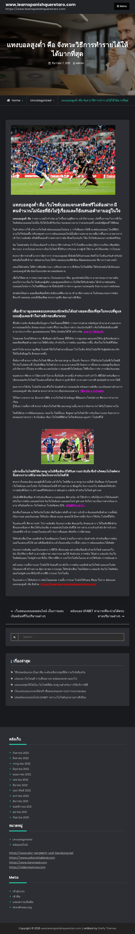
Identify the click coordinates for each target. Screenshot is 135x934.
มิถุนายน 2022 (21, 769)
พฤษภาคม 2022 (22, 774)
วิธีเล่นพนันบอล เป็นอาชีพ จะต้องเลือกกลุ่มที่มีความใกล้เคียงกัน (49, 672)
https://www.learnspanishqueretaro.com (68, 584)
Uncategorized (40, 100)
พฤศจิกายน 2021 (22, 806)
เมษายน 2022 (20, 780)
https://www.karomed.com (28, 862)
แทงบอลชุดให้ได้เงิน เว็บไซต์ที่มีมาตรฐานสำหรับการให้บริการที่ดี (51, 685)
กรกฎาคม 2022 (21, 763)
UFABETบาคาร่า (75, 505)
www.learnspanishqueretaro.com (41, 4)
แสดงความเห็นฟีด (23, 902)
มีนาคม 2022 (20, 785)
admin (80, 63)
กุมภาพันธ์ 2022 (22, 790)
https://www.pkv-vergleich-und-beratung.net (41, 853)
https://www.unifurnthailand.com (32, 858)
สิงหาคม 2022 (21, 758)
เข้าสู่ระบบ (19, 891)
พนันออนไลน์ (20, 845)
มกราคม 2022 (21, 796)
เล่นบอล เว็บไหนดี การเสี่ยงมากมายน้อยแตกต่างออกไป (45, 678)
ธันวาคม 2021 (20, 801)
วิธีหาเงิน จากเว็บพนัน (92, 391)
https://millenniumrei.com (27, 867)
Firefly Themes (107, 928)
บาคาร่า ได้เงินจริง (94, 331)
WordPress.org (22, 907)
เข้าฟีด (16, 896)
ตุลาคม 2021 (20, 812)
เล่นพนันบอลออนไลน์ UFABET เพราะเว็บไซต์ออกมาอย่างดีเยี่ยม (50, 697)
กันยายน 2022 (21, 753)
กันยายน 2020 (21, 817)
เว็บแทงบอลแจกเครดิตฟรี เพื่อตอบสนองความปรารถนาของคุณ (50, 691)
